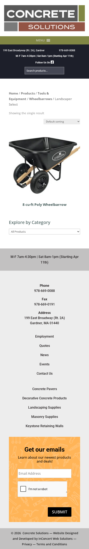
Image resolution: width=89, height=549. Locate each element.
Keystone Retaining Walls (44, 426)
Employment (44, 336)
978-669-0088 (67, 50)
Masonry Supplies (44, 417)
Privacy (27, 544)
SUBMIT (59, 512)
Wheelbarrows (40, 99)
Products (28, 93)
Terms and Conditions (51, 544)
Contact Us (45, 373)
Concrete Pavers (44, 389)
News (44, 355)
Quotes (44, 346)
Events (44, 364)
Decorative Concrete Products (44, 398)
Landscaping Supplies (44, 407)
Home (13, 93)
